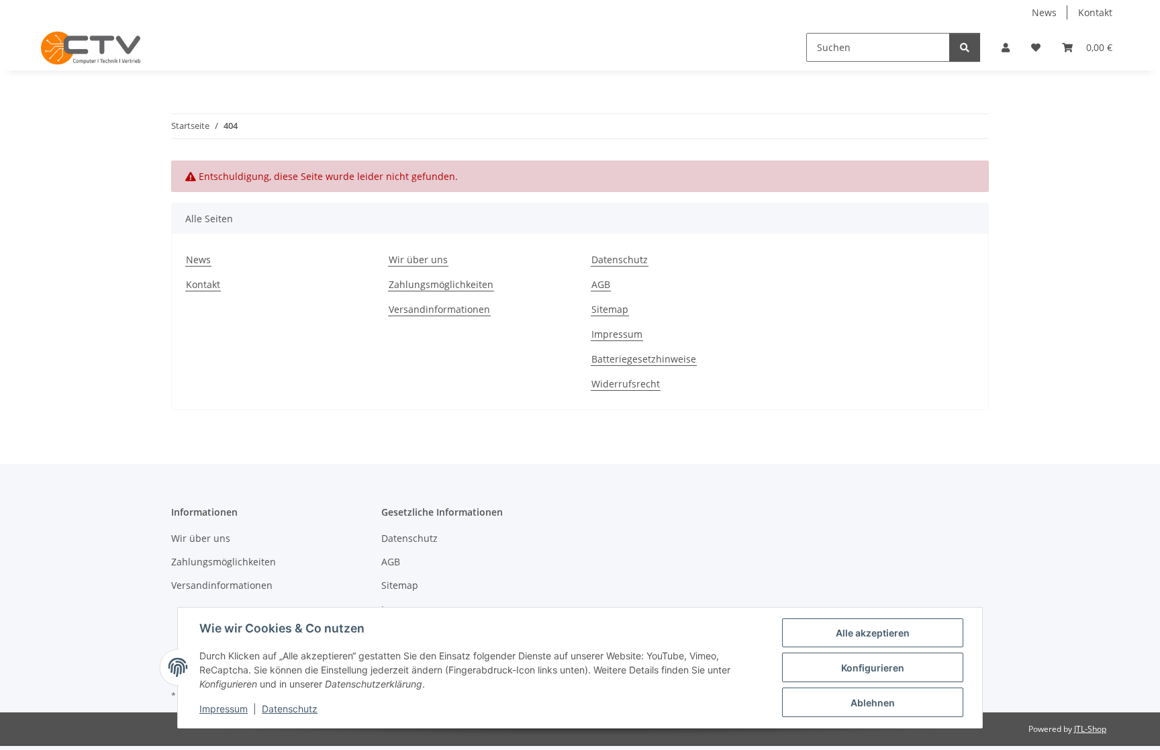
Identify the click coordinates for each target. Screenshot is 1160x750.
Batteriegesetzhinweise (643, 359)
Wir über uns (418, 259)
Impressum (223, 708)
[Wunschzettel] (1035, 47)
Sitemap (609, 309)
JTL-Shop (1090, 729)
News (1044, 12)
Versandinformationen (439, 309)
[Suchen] (964, 47)
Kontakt (1095, 12)
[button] (1005, 47)
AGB (600, 284)
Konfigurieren (872, 667)
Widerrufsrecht (625, 383)
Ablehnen (873, 702)
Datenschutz (290, 708)
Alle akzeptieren (873, 633)
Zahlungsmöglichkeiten (441, 284)
